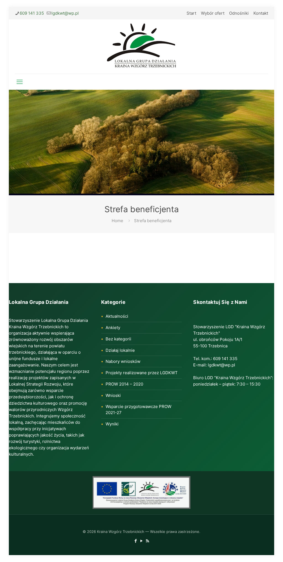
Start (191, 13)
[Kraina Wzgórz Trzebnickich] (141, 46)
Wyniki (112, 424)
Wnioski (113, 395)
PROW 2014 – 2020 (124, 384)
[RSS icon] (147, 540)
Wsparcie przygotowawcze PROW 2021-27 (138, 409)
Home (117, 220)
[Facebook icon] (136, 540)
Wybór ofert (212, 13)
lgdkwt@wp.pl (65, 13)
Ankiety (113, 327)
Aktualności (117, 316)
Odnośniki (239, 13)
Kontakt (260, 13)
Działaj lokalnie (120, 350)
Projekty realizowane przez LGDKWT (142, 372)
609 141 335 (32, 13)
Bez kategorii (118, 339)
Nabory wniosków (123, 361)
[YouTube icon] (142, 540)
